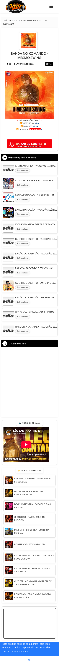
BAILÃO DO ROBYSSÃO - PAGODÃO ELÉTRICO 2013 (36, 253)
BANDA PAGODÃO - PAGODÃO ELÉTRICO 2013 (36, 209)
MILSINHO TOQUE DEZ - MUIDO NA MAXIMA (31, 532)
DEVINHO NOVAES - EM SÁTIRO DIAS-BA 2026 (33, 506)
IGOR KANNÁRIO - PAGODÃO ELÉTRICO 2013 (36, 166)
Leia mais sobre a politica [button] (16, 651)
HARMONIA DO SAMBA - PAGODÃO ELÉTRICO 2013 (36, 326)
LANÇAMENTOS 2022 (24, 64)
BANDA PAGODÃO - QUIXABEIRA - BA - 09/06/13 (36, 195)
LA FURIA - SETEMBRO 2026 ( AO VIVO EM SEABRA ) (33, 480)
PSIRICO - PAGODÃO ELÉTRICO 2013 (34, 268)
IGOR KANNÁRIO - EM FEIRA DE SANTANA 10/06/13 (36, 224)
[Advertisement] (29, 134)
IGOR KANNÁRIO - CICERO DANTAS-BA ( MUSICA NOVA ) (34, 557)
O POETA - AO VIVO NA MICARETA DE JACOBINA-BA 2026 (33, 583)
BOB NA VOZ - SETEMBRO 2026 (29, 544)
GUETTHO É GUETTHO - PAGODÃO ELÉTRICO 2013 (36, 239)
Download (23, 170)
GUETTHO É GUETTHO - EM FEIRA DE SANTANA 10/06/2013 (36, 283)
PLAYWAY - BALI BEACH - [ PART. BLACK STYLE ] (36, 180)
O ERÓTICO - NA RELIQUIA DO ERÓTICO (29, 519)
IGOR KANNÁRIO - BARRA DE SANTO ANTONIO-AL (32, 570)
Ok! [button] (29, 660)
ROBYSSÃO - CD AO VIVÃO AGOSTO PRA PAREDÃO (32, 596)
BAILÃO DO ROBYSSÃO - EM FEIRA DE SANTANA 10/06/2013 (36, 297)
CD (9, 64)
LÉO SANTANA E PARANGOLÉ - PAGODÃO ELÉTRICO (36, 312)
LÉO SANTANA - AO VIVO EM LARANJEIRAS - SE (28, 493)
